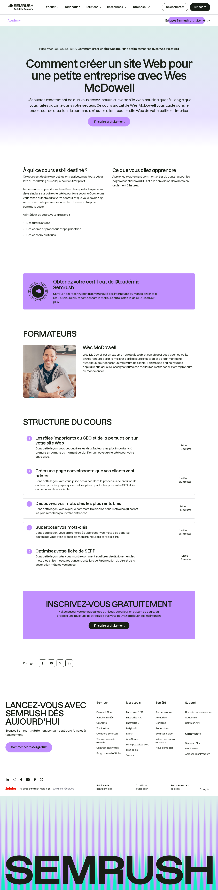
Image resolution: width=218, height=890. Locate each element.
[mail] (51, 663)
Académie (191, 717)
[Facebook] (35, 780)
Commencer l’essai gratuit (29, 747)
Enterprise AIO (134, 717)
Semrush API (192, 723)
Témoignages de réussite (105, 741)
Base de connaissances (198, 712)
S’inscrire (200, 7)
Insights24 (131, 728)
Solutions (92, 7)
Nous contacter (164, 747)
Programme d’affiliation (109, 753)
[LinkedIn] (7, 780)
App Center (132, 739)
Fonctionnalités (105, 717)
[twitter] (60, 663)
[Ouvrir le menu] (208, 20)
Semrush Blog (193, 743)
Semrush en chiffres (107, 747)
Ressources (115, 7)
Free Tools (132, 750)
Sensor (130, 755)
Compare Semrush (107, 733)
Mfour (129, 733)
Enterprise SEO (134, 712)
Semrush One (104, 712)
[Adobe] (10, 789)
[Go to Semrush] (20, 7)
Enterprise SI (133, 723)
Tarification (72, 7)
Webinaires (191, 748)
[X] (42, 780)
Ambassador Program (197, 754)
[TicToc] (21, 780)
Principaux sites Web (137, 744)
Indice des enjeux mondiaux (165, 741)
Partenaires (162, 728)
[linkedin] (69, 663)
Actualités (161, 717)
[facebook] (42, 663)
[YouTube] (28, 780)
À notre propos (163, 712)
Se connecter (175, 7)
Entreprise (139, 7)
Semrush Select (164, 733)
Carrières (160, 723)
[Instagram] (14, 780)
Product (50, 7)
